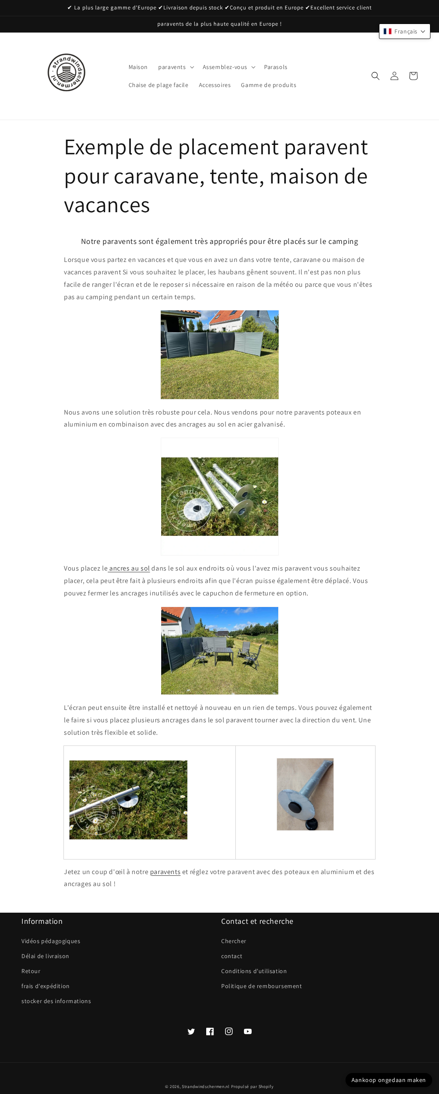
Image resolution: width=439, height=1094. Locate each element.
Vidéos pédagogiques (50, 941)
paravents (165, 871)
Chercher (234, 941)
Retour (31, 971)
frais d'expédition (45, 986)
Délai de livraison (45, 956)
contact (231, 956)
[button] (175, 67)
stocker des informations (56, 1001)
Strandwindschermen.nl (206, 1086)
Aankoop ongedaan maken (389, 1080)
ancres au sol (129, 568)
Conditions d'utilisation (254, 971)
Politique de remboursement (261, 986)
